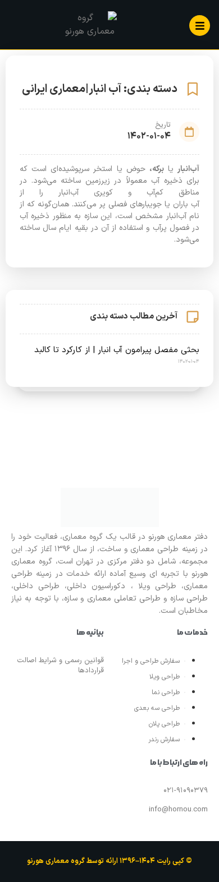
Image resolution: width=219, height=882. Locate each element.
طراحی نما (166, 692)
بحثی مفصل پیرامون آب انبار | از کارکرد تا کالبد (116, 350)
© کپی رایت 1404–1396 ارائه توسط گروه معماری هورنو (109, 861)
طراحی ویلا (164, 677)
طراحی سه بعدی (157, 708)
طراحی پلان (164, 724)
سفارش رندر (164, 740)
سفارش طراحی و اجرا (151, 661)
